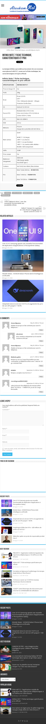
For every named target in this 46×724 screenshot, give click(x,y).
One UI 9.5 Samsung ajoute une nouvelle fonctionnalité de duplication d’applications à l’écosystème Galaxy (22, 244)
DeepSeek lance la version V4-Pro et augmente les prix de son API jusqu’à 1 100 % (27, 633)
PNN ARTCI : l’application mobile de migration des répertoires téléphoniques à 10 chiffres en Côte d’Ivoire (28, 555)
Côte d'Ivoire (17, 193)
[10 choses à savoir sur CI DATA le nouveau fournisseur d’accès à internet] (6, 582)
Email (4, 435)
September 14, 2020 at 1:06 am (35, 370)
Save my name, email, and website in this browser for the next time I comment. (22, 449)
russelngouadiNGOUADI (19, 381)
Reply (41, 330)
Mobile (37, 193)
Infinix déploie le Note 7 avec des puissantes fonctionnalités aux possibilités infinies (15, 202)
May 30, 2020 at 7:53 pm (37, 345)
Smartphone (6, 195)
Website (4, 442)
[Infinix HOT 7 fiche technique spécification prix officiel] (6, 565)
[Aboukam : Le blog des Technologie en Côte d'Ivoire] (23, 6)
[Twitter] (23, 721)
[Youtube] (27, 721)
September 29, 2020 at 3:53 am (35, 383)
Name (4, 428)
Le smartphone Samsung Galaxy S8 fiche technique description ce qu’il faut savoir (27, 657)
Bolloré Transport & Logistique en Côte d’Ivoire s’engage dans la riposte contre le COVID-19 (31, 209)
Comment (5, 409)
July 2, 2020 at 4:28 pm (37, 334)
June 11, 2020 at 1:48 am (37, 357)
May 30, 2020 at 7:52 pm (37, 323)
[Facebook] (20, 721)
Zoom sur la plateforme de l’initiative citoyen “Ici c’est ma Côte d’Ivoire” (26, 666)
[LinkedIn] (25, 721)
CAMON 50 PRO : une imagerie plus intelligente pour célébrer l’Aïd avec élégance (25, 648)
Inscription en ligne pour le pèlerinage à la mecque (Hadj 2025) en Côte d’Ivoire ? (28, 709)
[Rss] (19, 721)
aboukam (19, 334)
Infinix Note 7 (28, 193)
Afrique (7, 193)
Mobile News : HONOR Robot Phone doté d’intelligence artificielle (27, 623)
